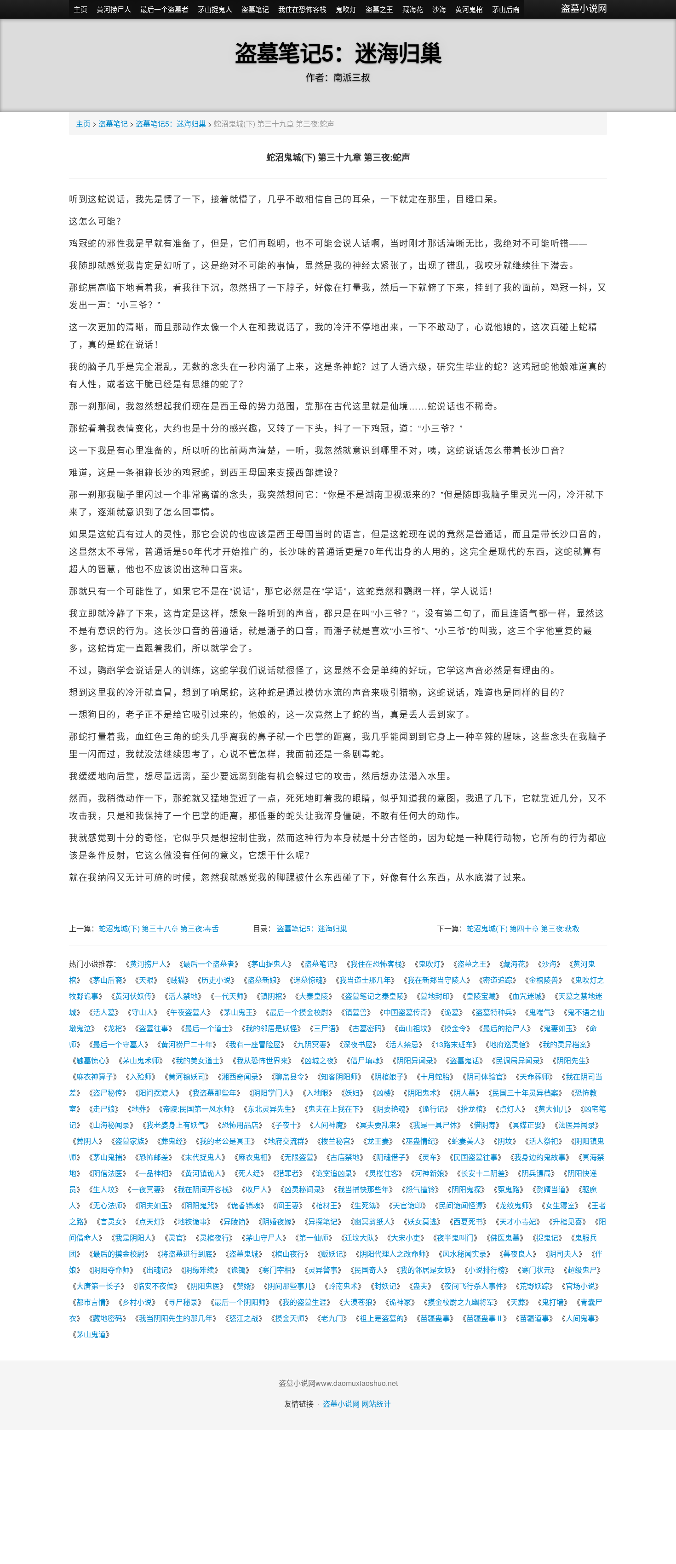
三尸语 (325, 1028)
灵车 (429, 1157)
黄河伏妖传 (133, 996)
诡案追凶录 (333, 1173)
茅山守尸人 (264, 1237)
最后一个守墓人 (118, 1044)
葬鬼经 (172, 1141)
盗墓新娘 (262, 980)
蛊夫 (420, 1286)
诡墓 (451, 1012)
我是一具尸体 (435, 1125)
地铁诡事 (192, 1221)
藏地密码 (107, 1318)
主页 (83, 123)
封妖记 (385, 1286)
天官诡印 (407, 1205)
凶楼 (383, 1092)
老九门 (332, 1318)
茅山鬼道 (91, 1334)
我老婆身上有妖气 (175, 1125)
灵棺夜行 (214, 1237)
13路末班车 (454, 1044)
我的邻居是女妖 (426, 1269)
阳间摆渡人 (157, 1092)
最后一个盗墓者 (164, 9)
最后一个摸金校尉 (298, 1012)
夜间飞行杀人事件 (473, 1286)
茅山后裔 (506, 9)
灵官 (175, 1237)
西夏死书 (468, 1221)
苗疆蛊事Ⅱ (484, 1318)
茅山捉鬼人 (215, 9)
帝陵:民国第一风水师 (197, 1108)
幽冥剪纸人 (372, 1221)
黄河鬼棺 (469, 9)
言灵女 (111, 1221)
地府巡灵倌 (507, 1044)
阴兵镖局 (536, 1173)
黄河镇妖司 (186, 1076)
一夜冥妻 (146, 1189)
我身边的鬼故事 (540, 1157)
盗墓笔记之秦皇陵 (374, 996)
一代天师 (229, 996)
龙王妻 (378, 1141)
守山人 (143, 1012)
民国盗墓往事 (475, 1157)
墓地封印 (435, 996)
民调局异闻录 (518, 1060)
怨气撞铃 (420, 1189)
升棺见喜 (567, 1221)
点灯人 (510, 1108)
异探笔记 (323, 1221)
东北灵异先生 (269, 1108)
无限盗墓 (299, 1157)
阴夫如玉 (153, 1205)
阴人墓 (464, 1092)
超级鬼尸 (582, 1269)
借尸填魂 (365, 1060)
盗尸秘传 (107, 1092)
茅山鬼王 (238, 1012)
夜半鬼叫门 (455, 1237)
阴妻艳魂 (391, 1108)
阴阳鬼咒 (199, 1205)
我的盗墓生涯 (304, 1302)
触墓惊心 (91, 1060)
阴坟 (505, 1141)
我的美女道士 (198, 1060)
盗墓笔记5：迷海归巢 (171, 123)
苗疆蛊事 (435, 1318)
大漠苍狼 (357, 1302)
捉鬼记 (547, 1237)
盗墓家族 (129, 1141)
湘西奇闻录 (240, 1076)
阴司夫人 (564, 1253)
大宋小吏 (405, 1237)
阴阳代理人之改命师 (393, 1253)
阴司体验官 (484, 1076)
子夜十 (286, 1125)
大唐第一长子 (98, 1286)
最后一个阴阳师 (240, 1302)
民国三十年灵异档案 (525, 1092)
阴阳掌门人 (271, 1092)
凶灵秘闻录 (302, 1189)
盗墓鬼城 (243, 1253)
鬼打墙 (553, 1302)
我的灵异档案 (565, 1044)
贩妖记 (332, 1253)
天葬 (517, 1302)
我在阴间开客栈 (203, 1189)
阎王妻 (288, 1205)
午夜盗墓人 (188, 1012)
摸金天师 (289, 1318)
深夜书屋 (357, 1044)
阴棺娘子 (389, 1076)
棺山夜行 (289, 1253)
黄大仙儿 (552, 1108)
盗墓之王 (379, 9)
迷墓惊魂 (308, 980)
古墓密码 (367, 1028)
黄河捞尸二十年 (186, 1044)
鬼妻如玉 (558, 1028)
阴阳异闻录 (414, 1060)
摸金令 (455, 1028)
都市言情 (91, 1302)
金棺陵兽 (543, 980)
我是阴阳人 (133, 1237)
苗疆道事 (534, 1318)
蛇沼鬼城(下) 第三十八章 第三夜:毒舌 (158, 928)
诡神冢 (400, 1302)
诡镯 (238, 1269)
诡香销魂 (245, 1205)
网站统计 (376, 1403)
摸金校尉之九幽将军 (461, 1302)
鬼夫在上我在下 (334, 1108)
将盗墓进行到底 (186, 1253)
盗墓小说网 (584, 8)
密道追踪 (497, 980)
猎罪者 (288, 1173)
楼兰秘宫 (335, 1141)
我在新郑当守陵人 (436, 980)
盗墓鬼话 (464, 1060)
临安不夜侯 (155, 1286)
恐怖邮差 (153, 1157)
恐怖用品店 (240, 1125)
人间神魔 (328, 1125)
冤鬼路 (509, 1189)
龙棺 (115, 1028)
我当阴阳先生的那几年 (175, 1318)
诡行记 (433, 1108)
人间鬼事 (580, 1318)
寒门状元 (536, 1269)
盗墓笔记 (255, 9)
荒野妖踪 (534, 1286)
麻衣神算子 (94, 1076)
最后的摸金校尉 (118, 1253)
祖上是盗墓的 (382, 1318)
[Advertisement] (338, 1494)
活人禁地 (183, 996)
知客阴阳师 (339, 1076)
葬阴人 (87, 1141)
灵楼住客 (383, 1173)
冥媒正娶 (527, 1125)
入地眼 (317, 1092)
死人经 (249, 1173)
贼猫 (177, 980)
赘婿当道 (551, 1189)
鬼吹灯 (346, 9)
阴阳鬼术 (422, 1092)
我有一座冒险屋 (255, 1044)
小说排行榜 (486, 1269)
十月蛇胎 (435, 1076)
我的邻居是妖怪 (271, 1028)
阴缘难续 (199, 1269)
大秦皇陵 (313, 996)
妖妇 (352, 1092)
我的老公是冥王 (225, 1141)
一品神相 (153, 1173)
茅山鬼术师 (140, 1060)
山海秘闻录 (111, 1125)
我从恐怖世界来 (262, 1060)
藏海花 (412, 9)
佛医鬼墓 (505, 1237)
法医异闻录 (576, 1125)
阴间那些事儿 (290, 1286)
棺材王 (326, 1205)
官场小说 (580, 1286)
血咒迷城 (527, 996)
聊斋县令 (289, 1076)
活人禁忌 (403, 1044)
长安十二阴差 (483, 1173)
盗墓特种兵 (493, 1012)
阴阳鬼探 (466, 1189)
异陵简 (234, 1221)
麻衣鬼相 (253, 1157)
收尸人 (257, 1189)
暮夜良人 (518, 1253)
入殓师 (141, 1076)
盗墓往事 (153, 1028)
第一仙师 (313, 1237)
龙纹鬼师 (514, 1205)
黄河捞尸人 (114, 9)
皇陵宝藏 (481, 996)
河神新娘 (429, 1173)
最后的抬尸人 (505, 1028)
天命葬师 (534, 1076)
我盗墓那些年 (214, 1092)
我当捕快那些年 (363, 1189)
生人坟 (104, 1189)
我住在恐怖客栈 (302, 9)
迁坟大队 (359, 1237)
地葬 (139, 1108)
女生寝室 (560, 1205)
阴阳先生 (571, 1060)
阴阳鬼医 (205, 1286)
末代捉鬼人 (203, 1157)
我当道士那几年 (365, 980)
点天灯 (150, 1221)
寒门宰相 (277, 1269)
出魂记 (157, 1269)
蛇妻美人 (466, 1141)
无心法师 (107, 1205)
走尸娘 (104, 1108)
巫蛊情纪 (420, 1141)
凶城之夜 (319, 1060)
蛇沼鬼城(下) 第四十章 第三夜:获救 (522, 928)
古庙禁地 (345, 1157)
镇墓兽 (356, 1012)
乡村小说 (137, 1302)
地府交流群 (286, 1141)
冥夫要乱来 (378, 1125)
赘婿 (243, 1286)
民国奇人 (369, 1269)
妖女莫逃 (422, 1221)
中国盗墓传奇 (406, 1012)
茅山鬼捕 (107, 1157)
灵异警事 (323, 1269)
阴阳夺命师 (111, 1269)
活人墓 (104, 1012)
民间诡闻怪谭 (461, 1205)
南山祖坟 (413, 1028)
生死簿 (365, 1205)
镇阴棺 (271, 996)
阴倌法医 (107, 1173)
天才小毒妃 (517, 1221)
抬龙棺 (472, 1108)
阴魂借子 (391, 1157)
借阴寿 (485, 1125)
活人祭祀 (543, 1141)
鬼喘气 (540, 1012)
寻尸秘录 (183, 1302)
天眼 (146, 980)
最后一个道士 (207, 1028)
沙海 (439, 9)
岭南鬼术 (343, 1286)
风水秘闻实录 (464, 1253)
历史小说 (216, 980)
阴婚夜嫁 (277, 1221)
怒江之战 (243, 1318)
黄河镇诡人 (203, 1173)
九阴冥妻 (312, 1044)
